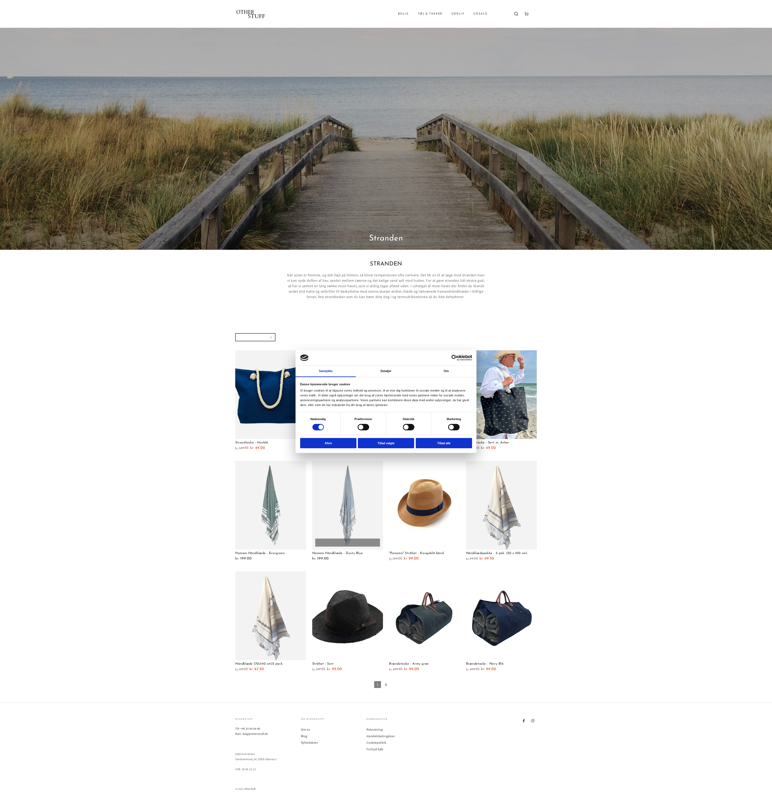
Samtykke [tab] (326, 371)
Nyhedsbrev (309, 742)
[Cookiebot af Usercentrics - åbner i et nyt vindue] (454, 358)
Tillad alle (444, 443)
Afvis (328, 443)
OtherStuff (249, 788)
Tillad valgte (386, 443)
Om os (305, 729)
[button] (516, 13)
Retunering (374, 729)
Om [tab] (446, 371)
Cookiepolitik (376, 742)
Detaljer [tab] (386, 371)
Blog (304, 736)
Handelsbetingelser (380, 736)
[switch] (363, 427)
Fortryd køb (374, 749)
